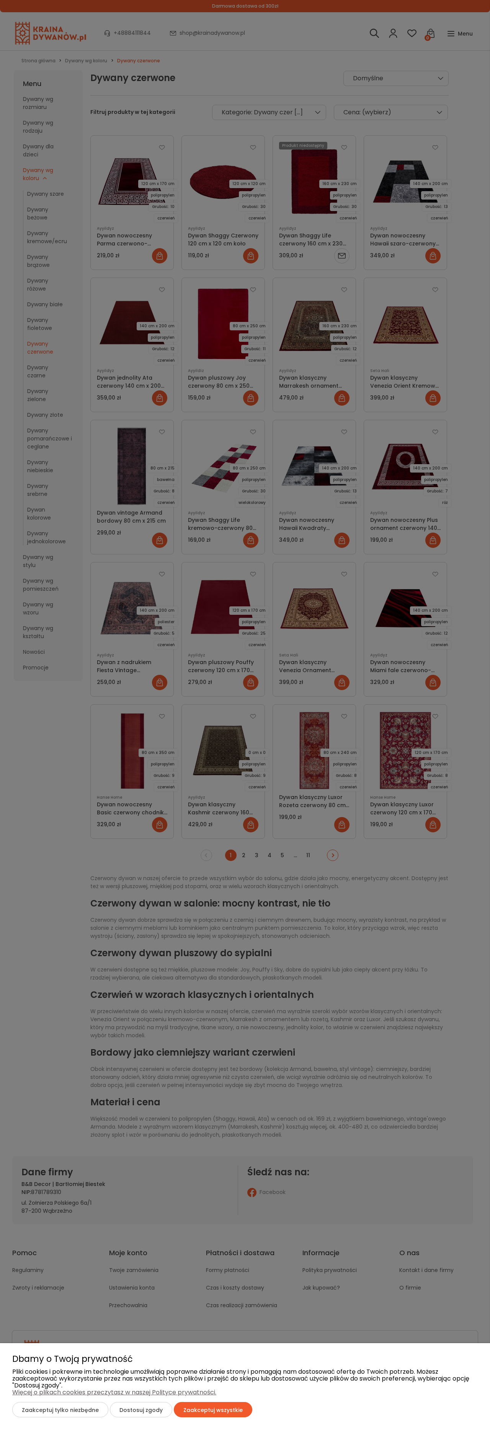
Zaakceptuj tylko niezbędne (60, 1410)
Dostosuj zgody (141, 1410)
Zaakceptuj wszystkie (213, 1410)
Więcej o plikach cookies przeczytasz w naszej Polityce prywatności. (114, 1392)
